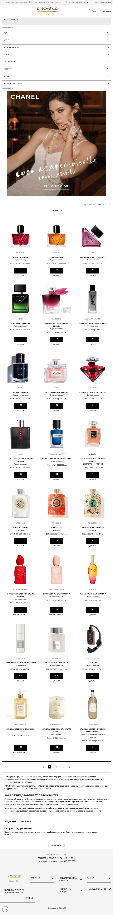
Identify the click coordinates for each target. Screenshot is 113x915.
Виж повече (56, 845)
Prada (93, 253)
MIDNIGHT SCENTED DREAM (93, 527)
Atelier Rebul (92, 658)
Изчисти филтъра (7, 27)
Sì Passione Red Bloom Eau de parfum (20, 595)
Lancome (56, 319)
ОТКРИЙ (92, 479)
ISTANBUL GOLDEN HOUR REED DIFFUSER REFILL (93, 730)
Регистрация (105, 11)
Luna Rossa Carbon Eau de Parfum (20, 460)
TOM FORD (20, 658)
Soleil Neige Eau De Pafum (56, 663)
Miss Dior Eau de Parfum (56, 392)
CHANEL (92, 454)
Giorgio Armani (20, 589)
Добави (20, 275)
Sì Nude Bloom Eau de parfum (56, 594)
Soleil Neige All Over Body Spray (20, 663)
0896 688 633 (105, 2)
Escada (92, 589)
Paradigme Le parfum (20, 323)
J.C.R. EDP (93, 663)
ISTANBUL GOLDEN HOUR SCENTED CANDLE (56, 730)
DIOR (20, 388)
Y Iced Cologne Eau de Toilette (56, 459)
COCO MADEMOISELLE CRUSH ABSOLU (92, 460)
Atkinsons (20, 523)
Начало (6, 20)
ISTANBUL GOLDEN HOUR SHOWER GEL (20, 730)
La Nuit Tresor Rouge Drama (92, 392)
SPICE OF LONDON (20, 527)
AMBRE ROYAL (57, 527)
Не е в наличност (20, 614)
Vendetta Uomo (56, 257)
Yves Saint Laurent (93, 319)
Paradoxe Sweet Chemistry (92, 257)
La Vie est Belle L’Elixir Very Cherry (57, 325)
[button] (109, 204)
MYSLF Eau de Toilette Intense (93, 323)
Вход (94, 11)
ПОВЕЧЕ (58, 2)
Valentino (20, 253)
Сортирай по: (89, 205)
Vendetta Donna (20, 257)
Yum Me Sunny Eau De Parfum (93, 594)
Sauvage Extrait (20, 392)
